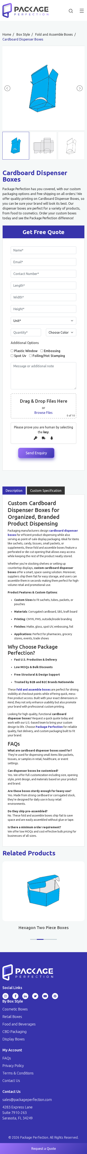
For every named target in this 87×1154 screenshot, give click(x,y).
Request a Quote (43, 1148)
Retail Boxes (12, 1017)
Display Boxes (13, 1039)
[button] (33, 939)
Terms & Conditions (18, 1073)
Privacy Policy (13, 1066)
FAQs (6, 1058)
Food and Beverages (19, 1024)
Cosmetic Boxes (15, 1009)
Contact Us (11, 1080)
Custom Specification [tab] (46, 490)
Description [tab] (14, 490)
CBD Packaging (14, 1031)
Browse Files (43, 412)
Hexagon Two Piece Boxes (43, 927)
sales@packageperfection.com (27, 1100)
